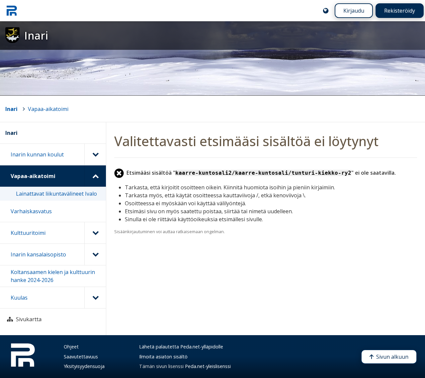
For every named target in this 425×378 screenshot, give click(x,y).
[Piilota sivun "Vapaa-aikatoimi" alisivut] (95, 176)
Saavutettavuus (81, 356)
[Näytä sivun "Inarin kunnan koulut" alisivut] (95, 154)
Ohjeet (71, 346)
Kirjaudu (353, 10)
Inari (11, 109)
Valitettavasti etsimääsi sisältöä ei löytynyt (246, 141)
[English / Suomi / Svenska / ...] (325, 10)
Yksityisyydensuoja (84, 366)
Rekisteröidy (399, 10)
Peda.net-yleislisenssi (208, 366)
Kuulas (19, 297)
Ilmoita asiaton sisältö (163, 356)
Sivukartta (29, 319)
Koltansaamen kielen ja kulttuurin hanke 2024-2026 (53, 276)
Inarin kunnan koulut (37, 154)
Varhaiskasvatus (31, 211)
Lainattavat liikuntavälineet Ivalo (56, 193)
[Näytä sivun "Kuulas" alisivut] (95, 297)
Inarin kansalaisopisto (38, 254)
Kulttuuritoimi (28, 232)
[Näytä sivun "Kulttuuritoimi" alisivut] (95, 232)
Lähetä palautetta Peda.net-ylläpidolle (181, 346)
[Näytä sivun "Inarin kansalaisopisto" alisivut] (95, 254)
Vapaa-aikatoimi (48, 109)
